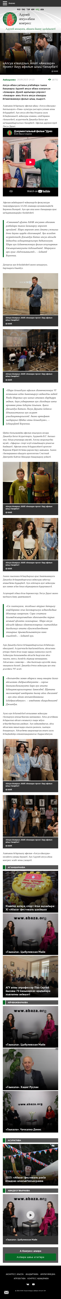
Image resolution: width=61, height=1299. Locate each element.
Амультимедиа (47, 1274)
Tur (28, 9)
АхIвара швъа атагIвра (30, 1257)
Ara (42, 9)
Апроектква (20, 1278)
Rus (19, 9)
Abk (32, 9)
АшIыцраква (9, 79)
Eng (23, 9)
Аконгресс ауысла (15, 1274)
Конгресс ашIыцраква (38, 1278)
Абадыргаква (32, 1274)
